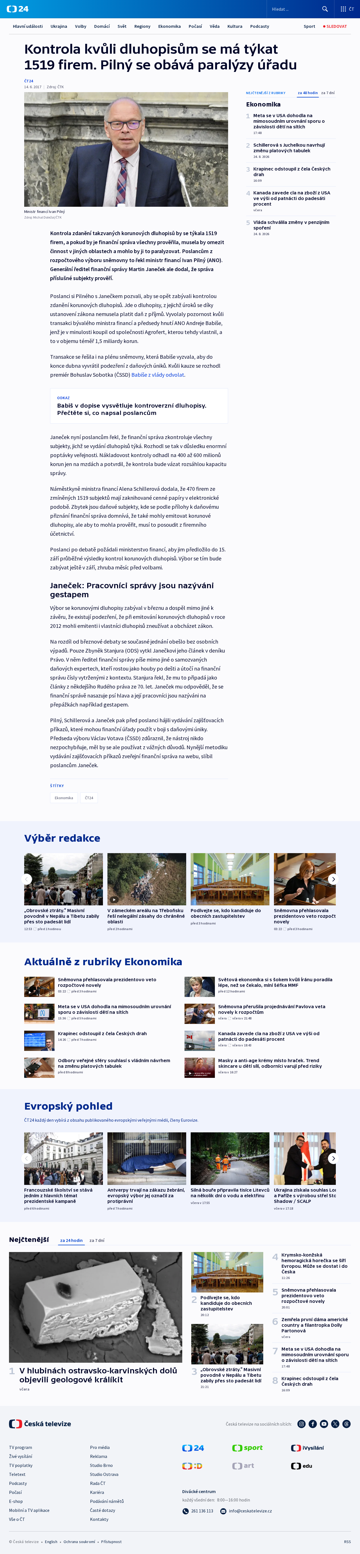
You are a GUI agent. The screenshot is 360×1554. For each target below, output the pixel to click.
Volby (80, 26)
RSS (347, 1541)
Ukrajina (59, 26)
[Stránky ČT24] (193, 1447)
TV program (20, 1447)
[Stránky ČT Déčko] (192, 1465)
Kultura (235, 26)
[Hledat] (325, 9)
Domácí (102, 26)
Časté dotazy (102, 1510)
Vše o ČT (17, 1519)
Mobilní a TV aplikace (29, 1510)
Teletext (17, 1474)
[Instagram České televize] (301, 1423)
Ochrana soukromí (79, 1541)
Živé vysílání (20, 1456)
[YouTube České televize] (324, 1423)
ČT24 (28, 80)
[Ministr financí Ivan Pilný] (126, 149)
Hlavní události (28, 26)
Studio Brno (101, 1465)
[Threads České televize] (346, 1423)
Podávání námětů (107, 1501)
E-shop (16, 1501)
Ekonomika (169, 26)
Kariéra (97, 1492)
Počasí (195, 26)
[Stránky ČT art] (243, 1465)
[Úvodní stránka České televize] (40, 1423)
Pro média (100, 1447)
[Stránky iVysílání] (307, 1447)
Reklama (98, 1456)
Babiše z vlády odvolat (157, 374)
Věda (215, 26)
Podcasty (259, 26)
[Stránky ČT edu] (301, 1465)
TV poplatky (20, 1465)
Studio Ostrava (104, 1474)
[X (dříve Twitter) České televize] (335, 1423)
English (51, 1541)
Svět (122, 26)
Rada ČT (98, 1483)
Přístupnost (111, 1541)
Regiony (142, 26)
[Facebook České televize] (312, 1423)
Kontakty (99, 1519)
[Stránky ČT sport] (247, 1447)
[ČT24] (17, 9)
